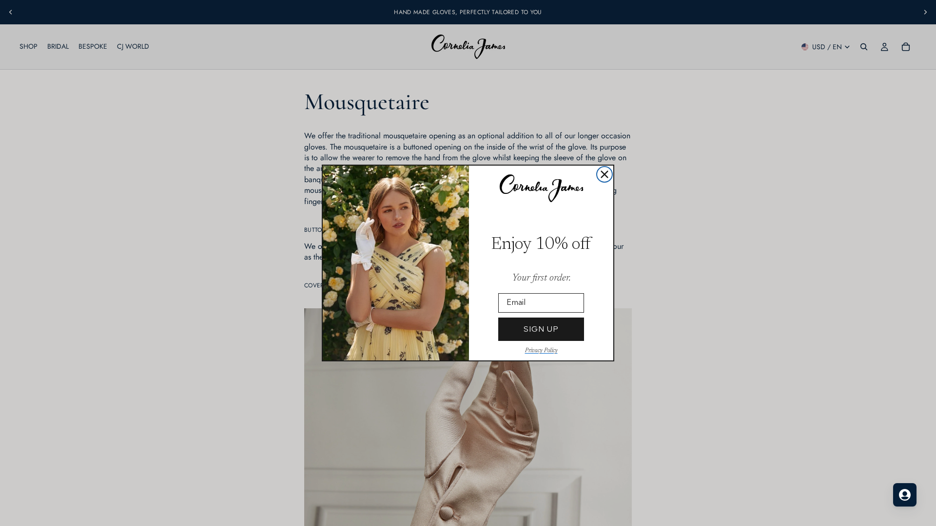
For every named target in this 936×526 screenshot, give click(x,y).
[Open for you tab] (904, 495)
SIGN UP (541, 329)
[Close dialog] (604, 174)
